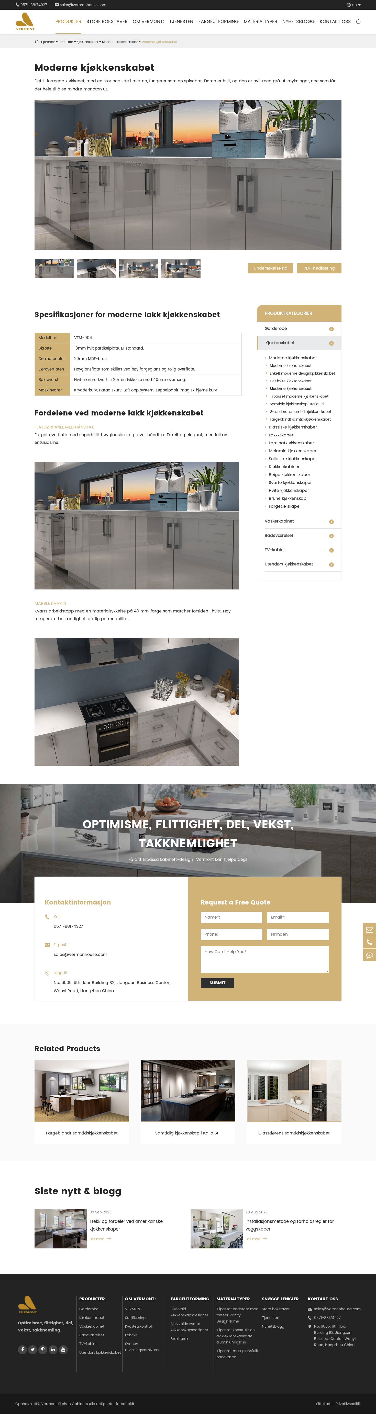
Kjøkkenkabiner (284, 466)
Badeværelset (279, 535)
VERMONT (133, 1309)
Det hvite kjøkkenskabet (291, 381)
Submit (217, 983)
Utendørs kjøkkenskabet (289, 564)
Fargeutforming (218, 21)
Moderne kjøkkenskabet (120, 42)
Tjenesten (181, 21)
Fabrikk (131, 1335)
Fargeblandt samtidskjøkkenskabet (300, 419)
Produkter (68, 21)
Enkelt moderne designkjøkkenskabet (302, 373)
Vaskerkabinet (279, 521)
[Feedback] (369, 955)
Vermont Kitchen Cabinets (64, 1404)
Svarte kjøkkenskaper (290, 482)
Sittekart (323, 1404)
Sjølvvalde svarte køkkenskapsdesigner (189, 1327)
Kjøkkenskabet (87, 42)
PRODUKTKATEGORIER (288, 313)
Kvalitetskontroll (138, 1326)
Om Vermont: (148, 21)
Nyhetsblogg (298, 21)
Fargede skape (284, 506)
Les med (100, 1239)
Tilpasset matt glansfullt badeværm (237, 1354)
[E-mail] (369, 929)
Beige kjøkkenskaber (289, 474)
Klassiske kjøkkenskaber (292, 427)
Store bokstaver (107, 21)
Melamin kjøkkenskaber (292, 451)
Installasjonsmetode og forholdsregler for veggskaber (290, 1225)
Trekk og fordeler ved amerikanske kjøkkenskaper (126, 1225)
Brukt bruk (179, 1339)
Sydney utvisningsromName (143, 1347)
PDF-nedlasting (319, 268)
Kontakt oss (335, 21)
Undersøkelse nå (270, 268)
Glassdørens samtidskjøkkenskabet (300, 412)
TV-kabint (275, 550)
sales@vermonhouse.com (80, 5)
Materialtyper (260, 21)
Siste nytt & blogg (78, 1191)
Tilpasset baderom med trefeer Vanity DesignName (237, 1315)
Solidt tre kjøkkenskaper (292, 459)
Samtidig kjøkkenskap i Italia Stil (297, 404)
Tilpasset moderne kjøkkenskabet (299, 396)
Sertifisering (135, 1318)
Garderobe (276, 328)
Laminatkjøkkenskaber (291, 443)
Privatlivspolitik (348, 1404)
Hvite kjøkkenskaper (288, 490)
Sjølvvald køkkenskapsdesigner (189, 1312)
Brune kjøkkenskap (287, 498)
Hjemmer (48, 42)
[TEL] (369, 942)
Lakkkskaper (280, 435)
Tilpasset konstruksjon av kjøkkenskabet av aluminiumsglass (235, 1336)
